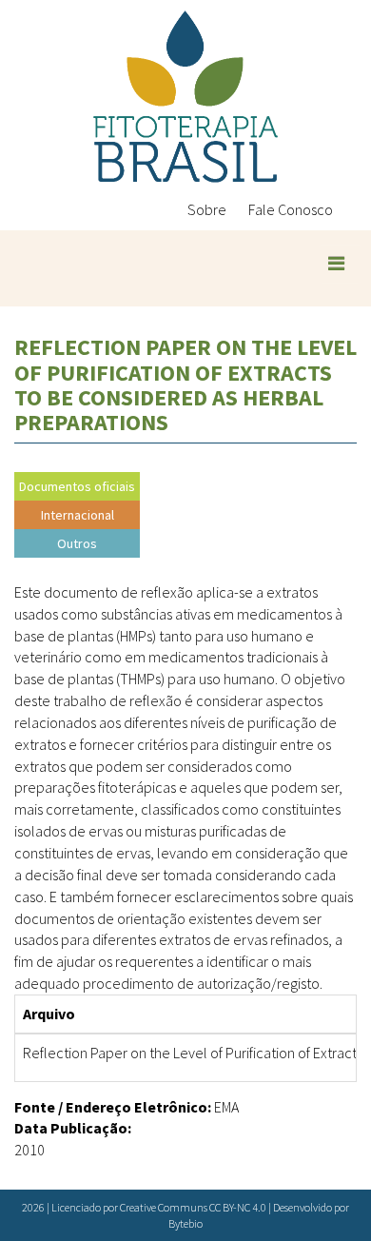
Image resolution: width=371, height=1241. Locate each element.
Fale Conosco (290, 209)
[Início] (185, 97)
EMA (226, 1106)
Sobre (206, 209)
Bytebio (185, 1223)
